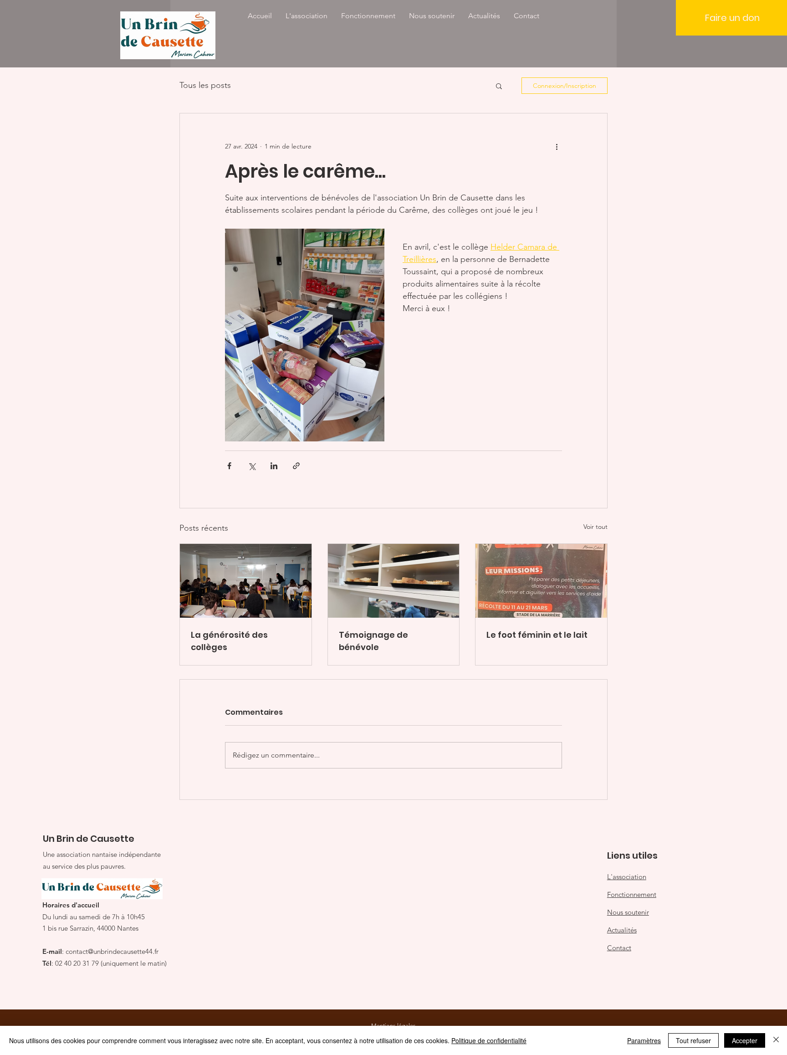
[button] (499, 85)
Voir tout (595, 526)
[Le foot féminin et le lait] (541, 581)
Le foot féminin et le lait (537, 634)
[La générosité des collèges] (246, 581)
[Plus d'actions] (556, 146)
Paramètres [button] (644, 1040)
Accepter (744, 1040)
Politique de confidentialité (488, 1040)
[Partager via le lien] (296, 465)
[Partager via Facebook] (229, 465)
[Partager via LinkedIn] (274, 465)
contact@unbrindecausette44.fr (112, 951)
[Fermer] (776, 1040)
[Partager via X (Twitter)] (251, 465)
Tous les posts (205, 85)
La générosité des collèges (229, 641)
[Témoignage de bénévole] (394, 581)
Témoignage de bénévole (373, 641)
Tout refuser (693, 1040)
